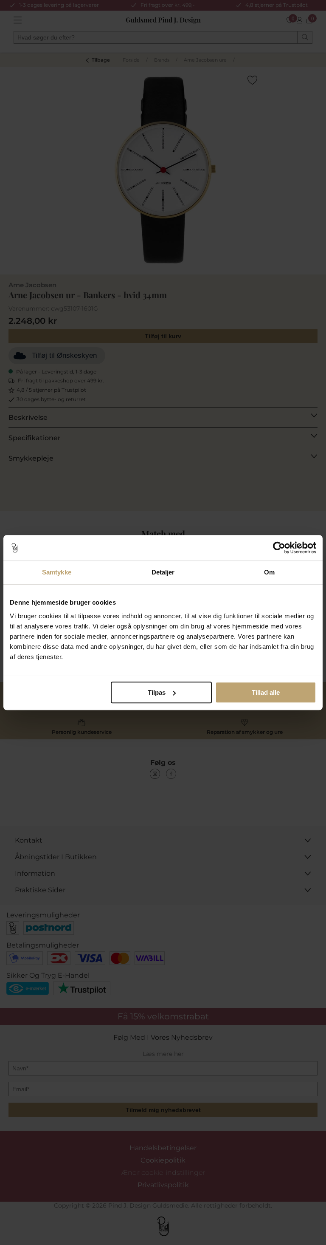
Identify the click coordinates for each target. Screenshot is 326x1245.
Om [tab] (269, 572)
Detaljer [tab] (163, 572)
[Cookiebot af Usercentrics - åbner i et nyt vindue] (279, 547)
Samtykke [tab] (56, 572)
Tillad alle (266, 692)
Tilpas (157, 692)
